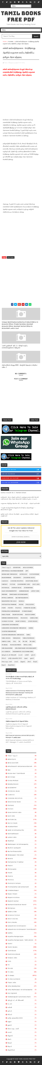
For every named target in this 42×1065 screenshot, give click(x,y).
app (27, 571)
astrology (23, 574)
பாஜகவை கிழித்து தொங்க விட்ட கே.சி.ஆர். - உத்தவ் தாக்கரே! (20, 503)
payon (21, 604)
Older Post (34, 420)
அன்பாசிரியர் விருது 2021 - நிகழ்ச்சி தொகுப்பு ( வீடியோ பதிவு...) (19, 366)
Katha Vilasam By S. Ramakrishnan (13, 493)
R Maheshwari (27, 611)
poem (4, 608)
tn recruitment (15, 645)
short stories (21, 621)
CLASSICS (5, 581)
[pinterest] (14, 2)
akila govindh (28, 567)
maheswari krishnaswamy (19, 594)
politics (18, 608)
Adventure (17, 567)
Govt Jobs (36, 584)
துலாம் (32, 658)
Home (5, 41)
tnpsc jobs (28, 645)
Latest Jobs (35, 591)
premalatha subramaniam (11, 611)
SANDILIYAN (34, 618)
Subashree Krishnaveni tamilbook (14, 628)
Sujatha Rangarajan (9, 631)
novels (21, 601)
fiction (12, 584)
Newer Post (7, 420)
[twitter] (6, 2)
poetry (10, 608)
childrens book (29, 577)
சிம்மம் (4, 658)
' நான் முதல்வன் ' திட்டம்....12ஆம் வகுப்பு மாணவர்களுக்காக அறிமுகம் (15, 347)
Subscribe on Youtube (10, 478)
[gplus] (10, 2)
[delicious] (38, 2)
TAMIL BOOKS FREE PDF (21, 16)
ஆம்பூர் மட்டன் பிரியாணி (9, 655)
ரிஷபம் (4, 665)
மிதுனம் (23, 661)
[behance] (30, 2)
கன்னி (27, 655)
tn (19, 641)
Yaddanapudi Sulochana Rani (23, 651)
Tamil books (6, 638)
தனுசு (26, 658)
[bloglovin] (18, 2)
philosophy (30, 604)
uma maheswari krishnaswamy (25, 648)
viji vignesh (6, 651)
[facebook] (2, 2)
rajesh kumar (30, 614)
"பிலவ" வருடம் (6, 567)
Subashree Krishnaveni (10, 624)
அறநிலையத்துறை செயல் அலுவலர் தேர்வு (17, 721)
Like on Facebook (8, 474)
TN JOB (25, 641)
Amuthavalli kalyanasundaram (12, 571)
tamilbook (16, 638)
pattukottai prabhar (9, 604)
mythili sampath (7, 598)
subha (31, 628)
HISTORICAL (5, 587)
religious (24, 618)
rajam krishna (18, 614)
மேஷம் (35, 661)
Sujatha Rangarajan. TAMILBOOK (13, 635)
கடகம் (20, 655)
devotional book (32, 581)
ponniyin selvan (29, 608)
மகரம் (16, 661)
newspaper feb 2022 (9, 601)
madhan (4, 594)
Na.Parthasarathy (22, 598)
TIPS (14, 641)
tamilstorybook (28, 638)
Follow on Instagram (10, 482)
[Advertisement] (21, 97)
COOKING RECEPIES (17, 581)
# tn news (11, 257)
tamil (28, 635)
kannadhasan (24, 591)
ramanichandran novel (10, 618)
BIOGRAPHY (17, 577)
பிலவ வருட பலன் (7, 661)
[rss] (26, 2)
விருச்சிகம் (11, 665)
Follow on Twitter (9, 469)
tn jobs (32, 641)
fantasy (4, 584)
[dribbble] (22, 2)
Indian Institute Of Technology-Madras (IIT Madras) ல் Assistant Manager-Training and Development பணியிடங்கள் (19, 693)
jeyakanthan (28, 587)
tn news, (22, 63)
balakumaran (6, 577)
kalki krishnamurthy (9, 591)
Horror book (16, 587)
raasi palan (6, 614)
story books (32, 621)
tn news (10, 41)
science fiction (7, 621)
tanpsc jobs (6, 641)
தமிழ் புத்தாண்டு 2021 (15, 658)
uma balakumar (7, 648)
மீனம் (29, 661)
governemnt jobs (24, 584)
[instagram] (34, 2)
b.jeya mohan (34, 574)
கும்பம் (33, 655)
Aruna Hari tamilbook (9, 574)
